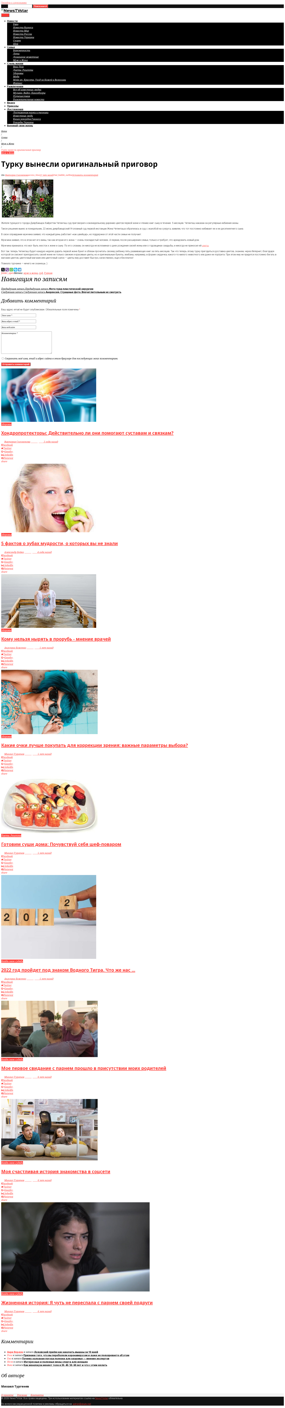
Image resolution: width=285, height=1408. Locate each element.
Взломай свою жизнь (20, 125)
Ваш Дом (18, 66)
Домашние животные (26, 57)
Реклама (22, 1395)
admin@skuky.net (82, 1404)
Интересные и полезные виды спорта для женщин (56, 1361)
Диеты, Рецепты (23, 70)
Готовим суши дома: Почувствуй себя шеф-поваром (61, 844)
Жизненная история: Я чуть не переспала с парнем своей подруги (77, 1302)
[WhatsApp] (11, 269)
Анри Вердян (15, 1352)
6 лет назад (38, 1077)
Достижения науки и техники (30, 112)
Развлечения (15, 86)
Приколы (13, 106)
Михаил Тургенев (14, 754)
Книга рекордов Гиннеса (27, 119)
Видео (11, 102)
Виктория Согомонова (16, 175)
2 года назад (44, 441)
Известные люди (23, 115)
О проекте (7, 1395)
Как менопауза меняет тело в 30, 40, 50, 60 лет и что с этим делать (65, 1365)
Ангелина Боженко (15, 647)
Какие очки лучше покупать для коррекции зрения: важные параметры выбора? (94, 745)
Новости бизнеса (23, 27)
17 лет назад (46, 175)
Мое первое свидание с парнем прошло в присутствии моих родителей (83, 1068)
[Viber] (7, 269)
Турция (48, 273)
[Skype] (15, 269)
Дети (16, 53)
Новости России (22, 34)
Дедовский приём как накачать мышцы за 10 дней (66, 1352)
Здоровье (18, 73)
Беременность (21, 50)
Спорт (17, 40)
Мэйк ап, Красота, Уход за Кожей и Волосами (39, 79)
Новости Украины (23, 37)
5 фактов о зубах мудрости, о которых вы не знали (59, 543)
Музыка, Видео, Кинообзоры (29, 93)
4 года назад (38, 552)
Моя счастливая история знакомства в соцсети (55, 1171)
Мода (16, 76)
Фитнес (17, 83)
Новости (12, 21)
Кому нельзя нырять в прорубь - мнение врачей (56, 639)
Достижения (15, 109)
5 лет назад (40, 647)
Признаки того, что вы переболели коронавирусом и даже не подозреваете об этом (76, 1355)
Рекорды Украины (23, 122)
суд (41, 273)
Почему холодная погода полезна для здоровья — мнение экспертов (65, 1358)
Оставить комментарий (85, 175)
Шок (15, 43)
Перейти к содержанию (14, 2)
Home (4, 131)
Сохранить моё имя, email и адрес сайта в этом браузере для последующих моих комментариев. (61, 358)
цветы (205, 245)
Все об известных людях (27, 89)
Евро (15, 24)
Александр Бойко (14, 552)
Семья (11, 47)
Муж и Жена (20, 60)
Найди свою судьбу (12, 961)
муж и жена (30, 273)
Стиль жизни (15, 63)
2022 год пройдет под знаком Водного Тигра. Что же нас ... (68, 970)
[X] (3, 269)
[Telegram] (19, 269)
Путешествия (21, 96)
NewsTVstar (101, 1398)
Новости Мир (21, 30)
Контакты (37, 1395)
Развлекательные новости (28, 99)
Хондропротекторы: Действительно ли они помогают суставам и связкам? (87, 433)
